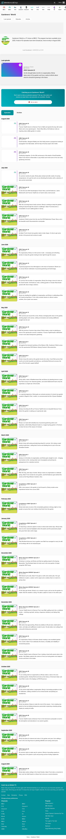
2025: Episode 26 (24, 715)
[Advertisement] (33, 28)
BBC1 (2, 803)
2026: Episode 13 (24, 277)
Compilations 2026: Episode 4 (27, 484)
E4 (22, 814)
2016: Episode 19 (24, 152)
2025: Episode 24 (24, 749)
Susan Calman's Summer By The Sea (55, 813)
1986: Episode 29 (24, 138)
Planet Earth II (49, 803)
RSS (25, 795)
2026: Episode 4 (23, 419)
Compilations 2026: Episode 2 (27, 523)
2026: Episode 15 (24, 249)
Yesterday (4, 826)
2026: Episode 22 (29, 70)
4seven (24, 816)
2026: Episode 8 (23, 355)
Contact (3, 795)
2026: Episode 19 (24, 187)
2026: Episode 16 (24, 229)
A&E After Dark (49, 816)
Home (28, 837)
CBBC (3, 829)
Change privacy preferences (9, 798)
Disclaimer (14, 795)
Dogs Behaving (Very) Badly (52, 828)
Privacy (21, 795)
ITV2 (23, 809)
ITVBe (3, 814)
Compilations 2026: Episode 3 (27, 503)
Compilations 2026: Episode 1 (27, 538)
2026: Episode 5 (23, 405)
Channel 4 (25, 806)
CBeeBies (24, 829)
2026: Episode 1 (23, 469)
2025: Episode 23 (24, 768)
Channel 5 (4, 809)
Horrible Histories (50, 808)
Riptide (47, 818)
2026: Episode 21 (24, 123)
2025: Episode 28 (24, 686)
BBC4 (2, 821)
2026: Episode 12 (24, 292)
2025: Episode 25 (24, 735)
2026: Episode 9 (23, 341)
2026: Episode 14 (24, 263)
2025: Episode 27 (24, 700)
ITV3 (2, 811)
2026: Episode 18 (24, 201)
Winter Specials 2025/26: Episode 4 (29, 557)
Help (8, 795)
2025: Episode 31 (24, 636)
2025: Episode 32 (24, 621)
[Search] (55, 2)
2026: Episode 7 (23, 376)
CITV (23, 826)
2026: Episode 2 (23, 454)
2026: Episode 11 (24, 312)
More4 (3, 816)
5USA (2, 819)
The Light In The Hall (51, 821)
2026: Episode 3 (23, 440)
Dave (23, 824)
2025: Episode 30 (24, 651)
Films (46, 811)
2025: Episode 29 (24, 671)
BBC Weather (49, 806)
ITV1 (2, 806)
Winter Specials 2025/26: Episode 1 (29, 607)
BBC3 (23, 819)
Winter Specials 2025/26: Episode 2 (29, 587)
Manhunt (47, 826)
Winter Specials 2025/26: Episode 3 (29, 572)
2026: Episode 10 (24, 327)
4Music (24, 821)
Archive (19, 112)
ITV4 (23, 811)
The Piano (48, 823)
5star (2, 824)
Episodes (7, 112)
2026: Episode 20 (24, 172)
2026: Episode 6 (23, 391)
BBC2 (23, 803)
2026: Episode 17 (24, 215)
